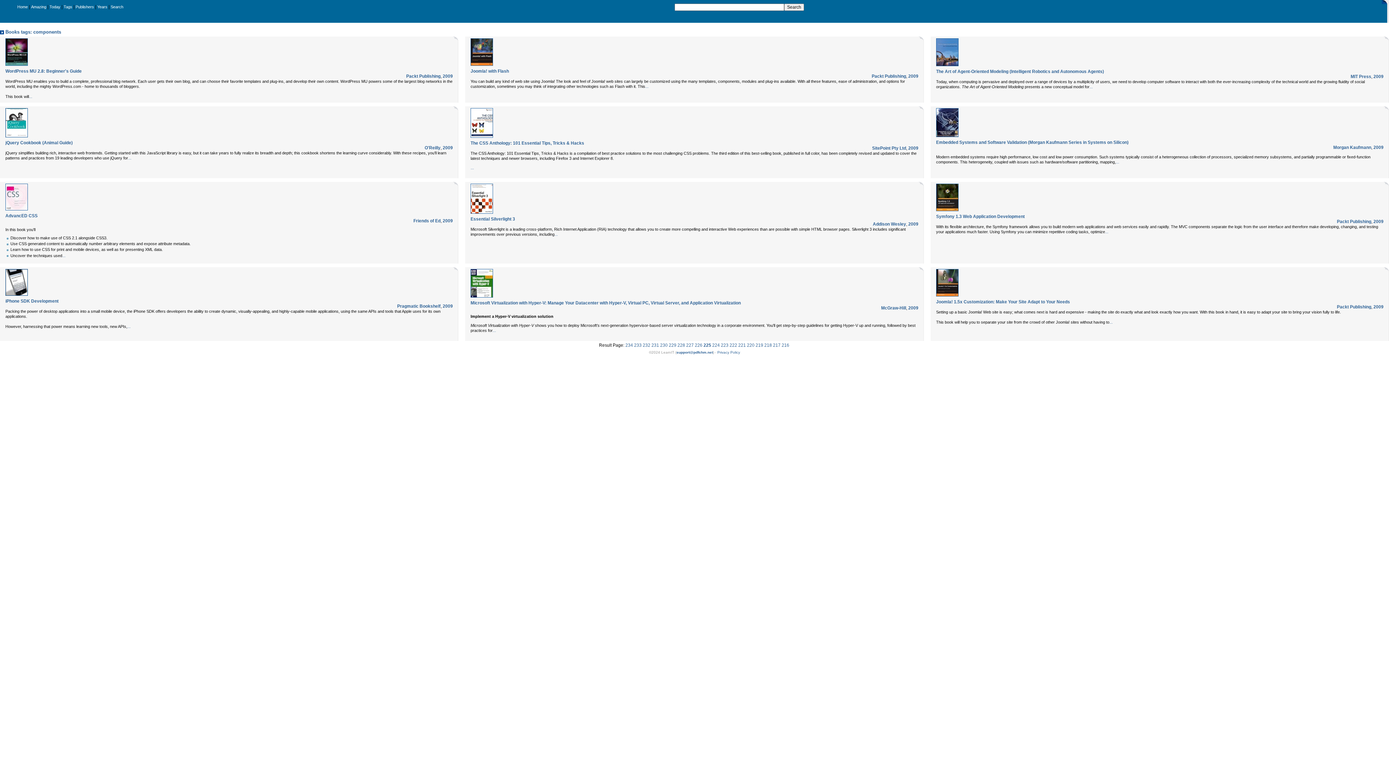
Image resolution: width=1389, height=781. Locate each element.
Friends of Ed (427, 220)
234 (629, 345)
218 (768, 345)
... (30, 96)
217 (777, 345)
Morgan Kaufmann (1352, 147)
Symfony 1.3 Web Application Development (980, 216)
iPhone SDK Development (32, 301)
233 (638, 345)
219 (759, 345)
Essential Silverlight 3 (493, 219)
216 (785, 345)
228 (681, 345)
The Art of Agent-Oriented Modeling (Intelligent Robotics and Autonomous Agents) (1020, 71)
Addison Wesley (889, 224)
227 (690, 345)
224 (716, 345)
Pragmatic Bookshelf (419, 306)
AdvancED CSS (21, 215)
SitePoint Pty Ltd (889, 148)
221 (742, 345)
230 (664, 345)
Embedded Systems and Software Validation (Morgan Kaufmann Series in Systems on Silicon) (1032, 142)
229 (672, 345)
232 (646, 345)
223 (725, 345)
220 (751, 345)
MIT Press (1361, 76)
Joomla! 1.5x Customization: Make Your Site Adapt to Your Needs (1003, 301)
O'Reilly (433, 147)
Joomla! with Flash (490, 71)
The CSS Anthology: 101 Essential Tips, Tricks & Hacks (527, 143)
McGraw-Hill (893, 308)
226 (698, 345)
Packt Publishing (423, 76)
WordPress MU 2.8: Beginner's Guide (43, 71)
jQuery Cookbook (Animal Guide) (39, 142)
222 (733, 345)
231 (655, 345)
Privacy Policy (728, 352)
